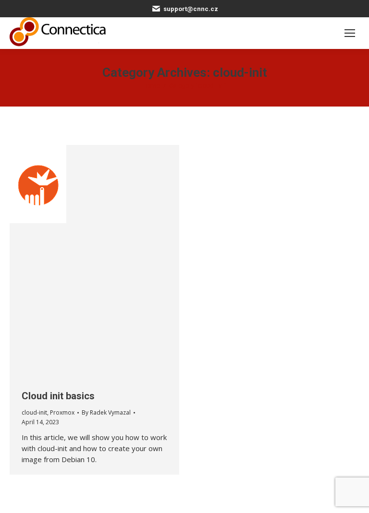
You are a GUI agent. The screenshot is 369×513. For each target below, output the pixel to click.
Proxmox (62, 412)
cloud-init (34, 412)
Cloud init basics (58, 396)
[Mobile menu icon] (349, 33)
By (106, 412)
